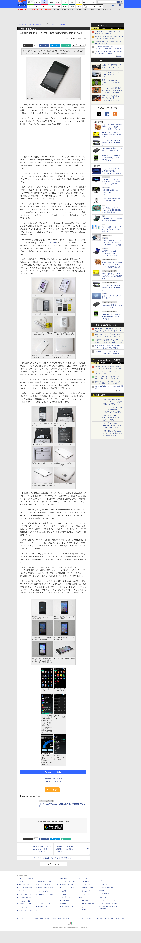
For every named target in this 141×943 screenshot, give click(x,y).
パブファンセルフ (106, 894)
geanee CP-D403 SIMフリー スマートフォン (53, 781)
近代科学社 (63, 904)
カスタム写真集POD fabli (109, 903)
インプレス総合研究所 (25, 887)
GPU (92, 9)
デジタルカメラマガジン (26, 904)
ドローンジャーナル (25, 894)
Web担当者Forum (24, 884)
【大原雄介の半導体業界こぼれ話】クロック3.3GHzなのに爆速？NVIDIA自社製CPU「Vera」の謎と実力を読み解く (108, 48)
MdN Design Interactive (89, 904)
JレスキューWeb (87, 891)
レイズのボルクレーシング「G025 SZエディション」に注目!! (112, 74)
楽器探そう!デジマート (69, 884)
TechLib (84, 910)
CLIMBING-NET (67, 900)
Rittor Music (64, 878)
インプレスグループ (100, 918)
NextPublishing (42, 906)
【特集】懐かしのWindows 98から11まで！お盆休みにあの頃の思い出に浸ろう (112, 433)
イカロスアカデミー (87, 894)
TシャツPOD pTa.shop (108, 900)
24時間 (103, 28)
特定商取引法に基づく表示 (116, 918)
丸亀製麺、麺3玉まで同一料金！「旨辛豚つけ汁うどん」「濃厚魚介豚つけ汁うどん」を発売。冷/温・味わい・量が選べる (108, 368)
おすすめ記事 (100, 395)
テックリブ (82, 907)
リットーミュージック (68, 881)
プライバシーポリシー (77, 918)
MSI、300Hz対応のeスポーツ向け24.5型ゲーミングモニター (112, 192)
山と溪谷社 (63, 894)
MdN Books (85, 900)
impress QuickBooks (107, 887)
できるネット (23, 907)
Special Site (100, 60)
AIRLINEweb (85, 881)
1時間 (95, 28)
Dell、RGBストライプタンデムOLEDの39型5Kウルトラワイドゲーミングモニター (112, 182)
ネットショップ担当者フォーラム (48, 884)
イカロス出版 (83, 878)
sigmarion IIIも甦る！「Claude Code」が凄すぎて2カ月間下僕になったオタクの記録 (108, 336)
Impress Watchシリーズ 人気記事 (108, 360)
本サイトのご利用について (25, 918)
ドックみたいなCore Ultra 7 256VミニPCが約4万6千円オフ (112, 142)
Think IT (21, 881)
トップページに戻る (53, 864)
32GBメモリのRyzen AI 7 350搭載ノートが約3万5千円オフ (112, 135)
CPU (98, 9)
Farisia (53, 243)
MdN (80, 897)
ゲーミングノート (82, 9)
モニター (56, 9)
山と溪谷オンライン (68, 897)
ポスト (29, 45)
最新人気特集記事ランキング (106, 325)
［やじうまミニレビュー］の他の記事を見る (53, 858)
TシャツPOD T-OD (68, 887)
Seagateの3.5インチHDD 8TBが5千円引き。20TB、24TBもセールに (111, 158)
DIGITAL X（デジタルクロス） (47, 894)
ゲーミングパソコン (68, 9)
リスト (36, 45)
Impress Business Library (45, 887)
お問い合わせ (39, 918)
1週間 (111, 28)
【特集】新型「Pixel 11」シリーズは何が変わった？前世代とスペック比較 (112, 417)
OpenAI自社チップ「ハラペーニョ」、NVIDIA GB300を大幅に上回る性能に (112, 210)
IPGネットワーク (104, 897)
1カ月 (120, 28)
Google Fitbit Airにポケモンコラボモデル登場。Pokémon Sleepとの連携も (111, 171)
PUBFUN (101, 891)
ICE (100, 878)
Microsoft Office (107, 9)
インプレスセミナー (44, 891)
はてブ (56, 45)
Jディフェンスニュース (88, 884)
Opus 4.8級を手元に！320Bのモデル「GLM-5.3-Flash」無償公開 (112, 229)
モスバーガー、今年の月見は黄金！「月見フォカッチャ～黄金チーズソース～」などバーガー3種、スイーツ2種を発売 (109, 383)
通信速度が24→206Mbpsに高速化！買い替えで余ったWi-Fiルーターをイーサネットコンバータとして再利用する (109, 331)
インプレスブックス (44, 903)
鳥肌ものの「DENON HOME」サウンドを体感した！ (111, 82)
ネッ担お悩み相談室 (25, 897)
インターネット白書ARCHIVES (28, 910)
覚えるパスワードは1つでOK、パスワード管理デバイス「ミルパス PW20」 (41, 849)
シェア (45, 45)
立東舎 (64, 891)
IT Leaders (22, 891)
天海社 (103, 881)
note (67, 45)
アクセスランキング (103, 25)
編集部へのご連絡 (63, 918)
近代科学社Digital (67, 906)
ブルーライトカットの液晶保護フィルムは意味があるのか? (64, 849)
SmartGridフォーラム (44, 881)
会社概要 (89, 918)
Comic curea (104, 884)
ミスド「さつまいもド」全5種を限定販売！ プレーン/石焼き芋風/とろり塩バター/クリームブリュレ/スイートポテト (108, 378)
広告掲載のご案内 (50, 918)
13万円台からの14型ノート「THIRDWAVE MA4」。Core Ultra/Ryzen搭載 (111, 253)
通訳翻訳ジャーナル (87, 887)
